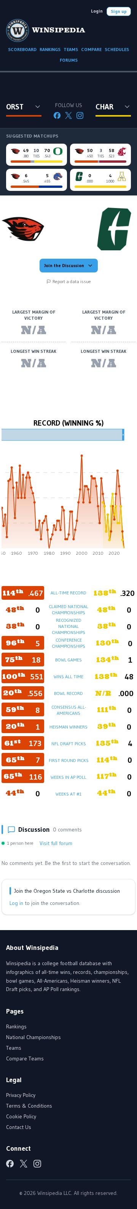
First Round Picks (69, 760)
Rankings (16, 1026)
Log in (16, 903)
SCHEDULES (117, 49)
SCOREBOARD (22, 49)
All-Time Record (68, 593)
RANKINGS (50, 49)
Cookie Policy (21, 1116)
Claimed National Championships (68, 609)
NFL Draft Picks (68, 743)
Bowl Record (68, 693)
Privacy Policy (20, 1095)
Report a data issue (72, 281)
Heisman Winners (68, 727)
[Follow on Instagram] (79, 115)
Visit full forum (56, 843)
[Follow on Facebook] (57, 115)
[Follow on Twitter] (68, 115)
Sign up (119, 11)
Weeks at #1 (68, 794)
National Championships (33, 1037)
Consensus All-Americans (68, 710)
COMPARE (91, 49)
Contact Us (18, 1127)
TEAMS (71, 49)
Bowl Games (68, 660)
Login (97, 11)
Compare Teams (25, 1058)
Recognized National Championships (68, 626)
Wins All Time (68, 676)
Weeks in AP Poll (68, 777)
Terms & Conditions (29, 1105)
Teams (13, 1047)
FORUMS (69, 60)
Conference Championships (68, 643)
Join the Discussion (64, 265)
